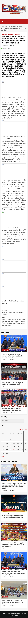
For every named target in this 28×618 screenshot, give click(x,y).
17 (7, 446)
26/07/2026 (12, 412)
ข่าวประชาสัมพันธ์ (12, 509)
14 (22, 443)
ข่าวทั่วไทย (5, 479)
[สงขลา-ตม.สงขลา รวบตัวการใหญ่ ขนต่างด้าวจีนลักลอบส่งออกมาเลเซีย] (14, 371)
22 (25, 446)
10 (7, 443)
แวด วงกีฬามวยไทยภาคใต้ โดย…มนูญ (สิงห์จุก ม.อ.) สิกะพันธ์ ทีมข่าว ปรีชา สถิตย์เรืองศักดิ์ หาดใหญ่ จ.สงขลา (14, 544)
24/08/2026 (12, 605)
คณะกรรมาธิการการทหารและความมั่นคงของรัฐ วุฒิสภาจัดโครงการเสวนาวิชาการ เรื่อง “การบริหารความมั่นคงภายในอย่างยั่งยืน (13, 515)
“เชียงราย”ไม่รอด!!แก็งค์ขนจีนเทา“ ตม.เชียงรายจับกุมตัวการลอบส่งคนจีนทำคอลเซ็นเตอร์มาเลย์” (13, 356)
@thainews (5, 45)
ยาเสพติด (5, 34)
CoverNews (23, 613)
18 (10, 446)
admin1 (4, 519)
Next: (13, 321)
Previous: (13, 312)
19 (14, 446)
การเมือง (4, 509)
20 (18, 446)
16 (3, 446)
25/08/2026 (12, 359)
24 (7, 449)
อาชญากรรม (11, 34)
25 (10, 449)
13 (18, 443)
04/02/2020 (12, 45)
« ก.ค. (2, 456)
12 (14, 443)
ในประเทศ (17, 34)
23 (3, 449)
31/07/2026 (12, 386)
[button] (2, 21)
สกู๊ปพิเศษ (5, 538)
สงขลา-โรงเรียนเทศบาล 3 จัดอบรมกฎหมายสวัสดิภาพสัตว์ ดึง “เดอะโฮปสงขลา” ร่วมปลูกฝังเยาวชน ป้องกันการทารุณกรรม (13, 602)
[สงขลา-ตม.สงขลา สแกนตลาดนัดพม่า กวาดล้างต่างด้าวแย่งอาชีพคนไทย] (14, 398)
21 (22, 446)
